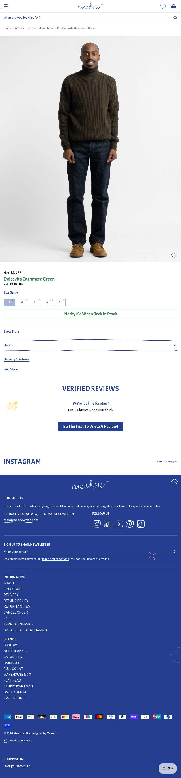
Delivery (11, 595)
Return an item (17, 606)
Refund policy (16, 600)
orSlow (10, 645)
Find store (13, 589)
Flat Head (12, 680)
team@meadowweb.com (21, 520)
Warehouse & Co (17, 674)
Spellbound (14, 698)
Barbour (11, 663)
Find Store (11, 369)
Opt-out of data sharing (25, 630)
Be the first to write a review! (90, 426)
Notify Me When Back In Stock (90, 314)
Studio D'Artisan (18, 686)
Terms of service (18, 624)
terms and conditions (55, 558)
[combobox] (90, 18)
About (9, 583)
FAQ (7, 618)
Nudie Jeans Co (16, 651)
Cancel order (16, 612)
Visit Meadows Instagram (167, 462)
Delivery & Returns (16, 359)
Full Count (13, 669)
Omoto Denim (15, 692)
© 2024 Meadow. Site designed (30, 733)
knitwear (19, 28)
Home (7, 28)
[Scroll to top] (174, 482)
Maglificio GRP (49, 28)
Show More (11, 331)
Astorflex (13, 657)
